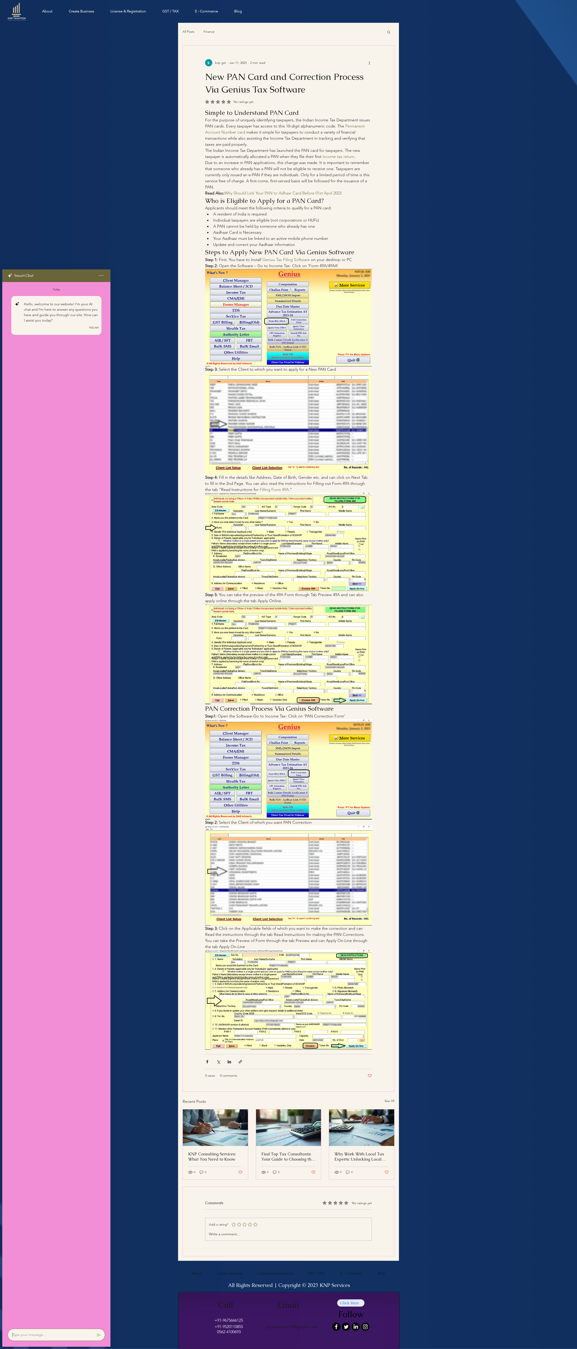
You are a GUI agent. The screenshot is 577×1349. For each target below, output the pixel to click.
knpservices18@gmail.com (292, 1326)
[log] (56, 804)
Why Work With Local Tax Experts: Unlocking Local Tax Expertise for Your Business (359, 1156)
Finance (209, 32)
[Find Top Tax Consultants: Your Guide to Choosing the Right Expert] (288, 1127)
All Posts (189, 32)
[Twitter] (346, 1327)
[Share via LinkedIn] (229, 1062)
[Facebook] (336, 1327)
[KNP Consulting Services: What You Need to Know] (215, 1127)
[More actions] (369, 62)
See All (389, 1101)
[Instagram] (365, 1327)
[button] (389, 32)
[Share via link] (240, 1062)
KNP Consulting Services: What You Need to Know (212, 1156)
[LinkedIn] (356, 1327)
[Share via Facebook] (207, 1062)
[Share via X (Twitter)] (218, 1062)
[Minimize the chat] (101, 275)
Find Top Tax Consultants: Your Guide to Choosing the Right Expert (287, 1156)
